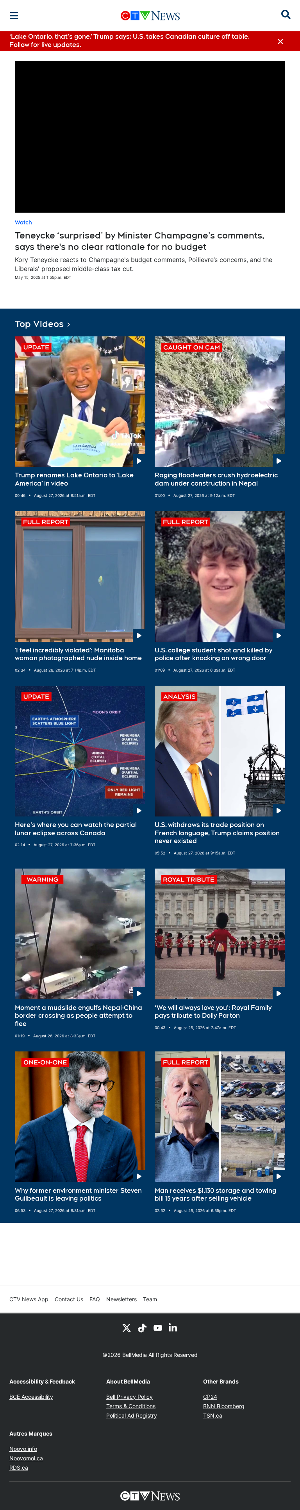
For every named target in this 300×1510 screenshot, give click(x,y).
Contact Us (69, 1299)
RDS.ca (18, 1467)
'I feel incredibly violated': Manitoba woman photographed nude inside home (78, 654)
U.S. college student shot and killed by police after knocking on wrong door (213, 654)
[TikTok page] (142, 1327)
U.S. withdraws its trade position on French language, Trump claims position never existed (217, 833)
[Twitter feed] (126, 1327)
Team (150, 1299)
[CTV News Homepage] (150, 15)
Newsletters (121, 1299)
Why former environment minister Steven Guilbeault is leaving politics (78, 1195)
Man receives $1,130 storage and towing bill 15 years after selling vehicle (215, 1195)
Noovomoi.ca (26, 1458)
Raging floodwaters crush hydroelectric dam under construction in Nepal (216, 479)
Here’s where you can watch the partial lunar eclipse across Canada (76, 829)
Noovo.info (23, 1448)
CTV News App (28, 1299)
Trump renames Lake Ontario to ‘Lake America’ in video (74, 479)
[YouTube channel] (157, 1327)
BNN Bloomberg (224, 1406)
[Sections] (14, 15)
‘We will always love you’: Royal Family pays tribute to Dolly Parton (213, 1012)
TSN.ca (212, 1415)
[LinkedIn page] (173, 1327)
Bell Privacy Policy (129, 1396)
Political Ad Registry (131, 1415)
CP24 (210, 1396)
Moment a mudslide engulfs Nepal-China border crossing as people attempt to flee (78, 1016)
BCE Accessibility (31, 1396)
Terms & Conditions (130, 1406)
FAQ (94, 1299)
